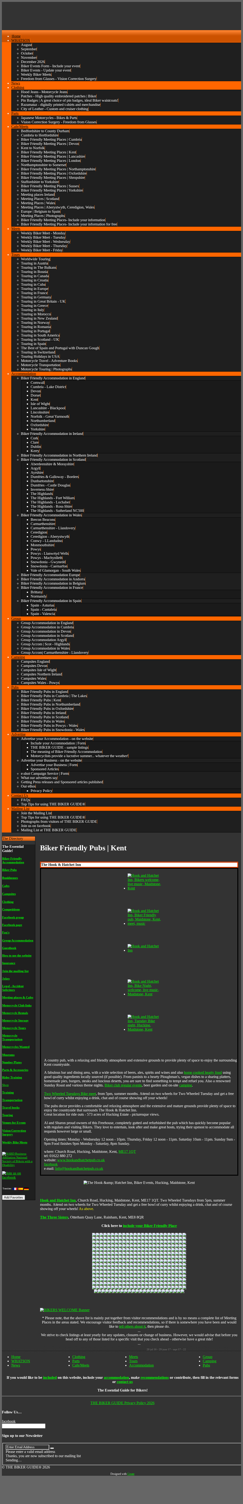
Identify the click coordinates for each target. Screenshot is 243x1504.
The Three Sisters (54, 1217)
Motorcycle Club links (17, 1005)
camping (185, 1085)
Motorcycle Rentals (15, 1013)
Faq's (5, 932)
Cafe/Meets (80, 1365)
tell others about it (132, 1326)
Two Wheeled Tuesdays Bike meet (70, 1094)
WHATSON (20, 1361)
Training (8, 1092)
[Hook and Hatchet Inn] (145, 950)
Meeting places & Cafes (17, 997)
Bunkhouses (10, 878)
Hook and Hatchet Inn (58, 1200)
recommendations (155, 1377)
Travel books (11, 1107)
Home (15, 1357)
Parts (76, 1361)
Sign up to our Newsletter (22, 1436)
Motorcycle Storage (15, 1020)
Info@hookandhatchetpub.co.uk (79, 1168)
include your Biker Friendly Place (150, 1226)
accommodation (116, 1377)
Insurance (8, 963)
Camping (209, 1361)
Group (207, 1357)
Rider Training (12, 1077)
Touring (7, 1115)
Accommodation (141, 1365)
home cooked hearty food (203, 1072)
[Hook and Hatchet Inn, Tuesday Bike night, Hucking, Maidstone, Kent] (145, 1029)
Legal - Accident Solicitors (13, 988)
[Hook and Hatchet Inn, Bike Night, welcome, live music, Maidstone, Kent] (145, 994)
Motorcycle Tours (14, 1028)
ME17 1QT (127, 1152)
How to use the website (17, 955)
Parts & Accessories (15, 1070)
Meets (133, 1357)
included (50, 1377)
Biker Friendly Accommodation (13, 860)
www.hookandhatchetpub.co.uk (81, 1160)
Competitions (11, 909)
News (15, 1365)
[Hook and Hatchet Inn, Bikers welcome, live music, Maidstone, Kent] (145, 888)
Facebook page (12, 925)
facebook (51, 1164)
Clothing (8, 902)
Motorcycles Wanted (15, 1047)
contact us (125, 1382)
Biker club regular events (123, 1085)
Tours (133, 1361)
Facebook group (13, 917)
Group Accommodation (17, 940)
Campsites (9, 894)
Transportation (12, 1100)
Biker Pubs (9, 870)
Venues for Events (14, 1122)
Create (130, 1474)
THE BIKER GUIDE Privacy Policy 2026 (122, 1403)
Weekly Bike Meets (14, 1142)
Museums (8, 1055)
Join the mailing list (15, 971)
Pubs (206, 1365)
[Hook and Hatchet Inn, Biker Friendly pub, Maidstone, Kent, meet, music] (145, 923)
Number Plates (12, 1062)
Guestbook (9, 948)
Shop (5, 1085)
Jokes (6, 978)
